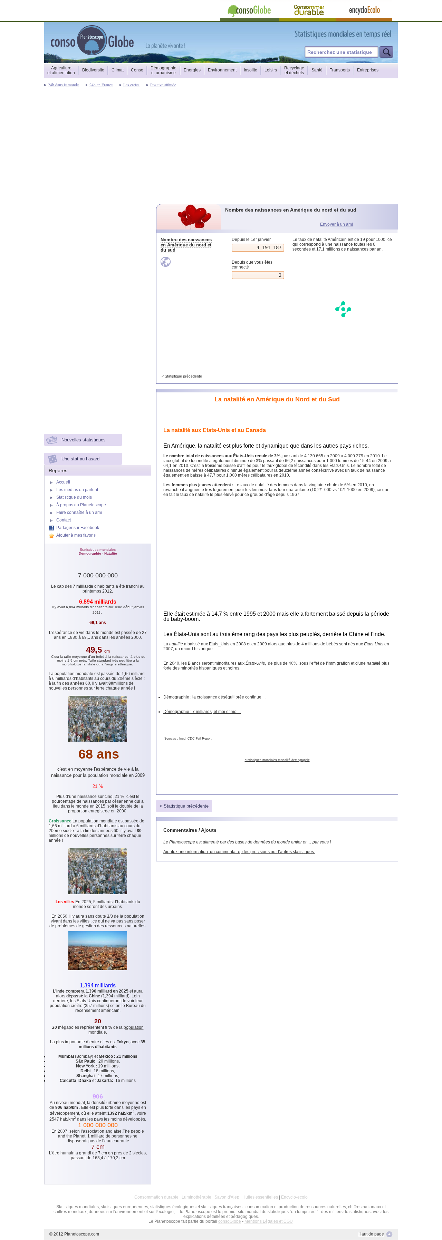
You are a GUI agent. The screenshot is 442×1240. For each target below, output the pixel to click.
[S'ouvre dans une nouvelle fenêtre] (374, 34)
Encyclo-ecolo (294, 1197)
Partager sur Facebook (77, 527)
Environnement (222, 70)
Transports (340, 70)
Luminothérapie (196, 1197)
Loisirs (271, 70)
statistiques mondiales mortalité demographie (277, 760)
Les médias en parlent (77, 489)
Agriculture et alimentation (61, 70)
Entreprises (367, 70)
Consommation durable (156, 1197)
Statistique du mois (74, 497)
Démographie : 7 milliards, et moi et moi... (202, 711)
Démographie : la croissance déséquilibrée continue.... (214, 697)
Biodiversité (93, 70)
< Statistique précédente (182, 376)
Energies (192, 70)
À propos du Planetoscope (81, 504)
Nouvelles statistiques (83, 439)
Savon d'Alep (226, 1197)
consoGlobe (229, 1221)
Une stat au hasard (80, 458)
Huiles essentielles (260, 1197)
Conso (137, 70)
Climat (118, 70)
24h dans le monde (63, 84)
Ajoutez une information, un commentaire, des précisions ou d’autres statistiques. (239, 851)
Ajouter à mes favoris (76, 535)
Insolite (250, 70)
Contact (63, 520)
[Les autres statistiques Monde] (189, 262)
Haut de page (371, 1234)
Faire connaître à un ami (79, 512)
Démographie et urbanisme (163, 70)
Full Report (204, 738)
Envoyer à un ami (336, 224)
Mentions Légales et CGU (268, 1221)
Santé (317, 70)
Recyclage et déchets (294, 70)
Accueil (63, 482)
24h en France (101, 84)
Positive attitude (163, 84)
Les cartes (131, 84)
